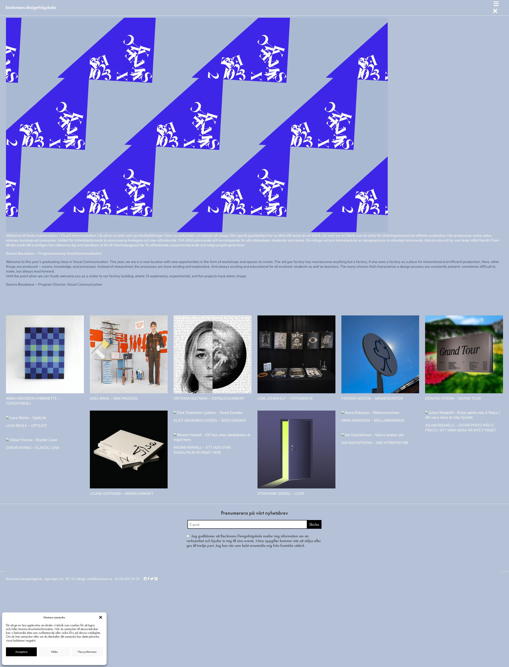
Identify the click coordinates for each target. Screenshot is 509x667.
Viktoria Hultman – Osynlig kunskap (209, 399)
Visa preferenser (87, 652)
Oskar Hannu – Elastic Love (33, 448)
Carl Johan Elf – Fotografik (285, 399)
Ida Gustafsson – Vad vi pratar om (374, 443)
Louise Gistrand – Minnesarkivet (121, 494)
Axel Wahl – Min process (114, 399)
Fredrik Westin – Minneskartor (372, 399)
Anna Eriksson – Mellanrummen (372, 421)
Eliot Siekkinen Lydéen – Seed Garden (210, 421)
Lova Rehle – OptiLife (26, 426)
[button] (101, 617)
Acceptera (21, 652)
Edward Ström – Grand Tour (453, 399)
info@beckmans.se (99, 578)
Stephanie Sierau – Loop (280, 494)
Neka (54, 652)
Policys (54, 660)
